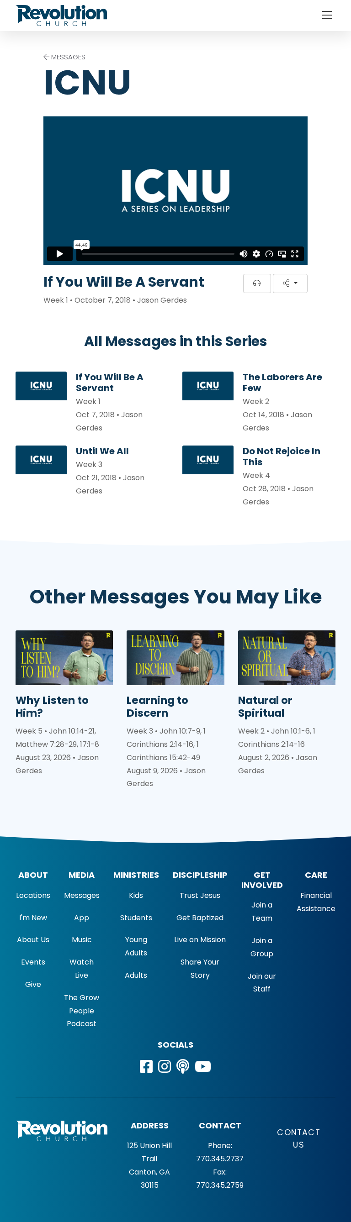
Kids (136, 895)
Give (33, 984)
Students (136, 918)
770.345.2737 (220, 1159)
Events (33, 962)
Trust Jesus (200, 895)
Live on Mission (200, 939)
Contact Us (298, 1138)
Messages (82, 895)
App (81, 918)
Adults (136, 975)
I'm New (33, 918)
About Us (33, 939)
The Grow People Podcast (81, 1010)
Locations (33, 895)
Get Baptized (199, 918)
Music (82, 939)
